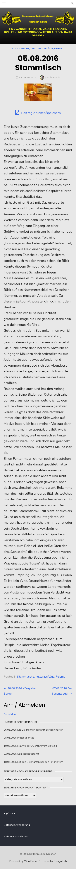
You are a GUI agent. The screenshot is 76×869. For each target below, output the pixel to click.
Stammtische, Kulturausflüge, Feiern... (38, 48)
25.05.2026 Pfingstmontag (19, 737)
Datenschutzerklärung (17, 825)
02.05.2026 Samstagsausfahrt (21, 754)
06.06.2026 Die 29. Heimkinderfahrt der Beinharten (33, 730)
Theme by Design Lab (54, 861)
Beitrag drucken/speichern (40, 113)
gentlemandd (53, 77)
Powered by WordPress (23, 861)
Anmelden (10, 714)
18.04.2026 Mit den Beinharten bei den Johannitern (33, 762)
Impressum (10, 813)
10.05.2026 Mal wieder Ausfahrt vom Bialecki (30, 746)
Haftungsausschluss (16, 836)
